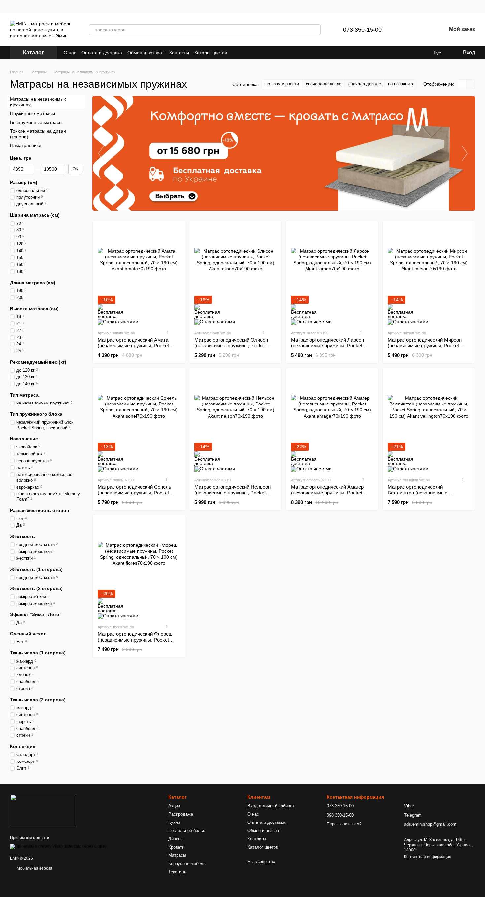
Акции (174, 805)
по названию (400, 83)
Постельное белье (186, 830)
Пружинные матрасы (32, 113)
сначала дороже (364, 83)
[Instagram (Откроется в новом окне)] (236, 52)
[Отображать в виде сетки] (461, 84)
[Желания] (424, 29)
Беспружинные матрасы (36, 122)
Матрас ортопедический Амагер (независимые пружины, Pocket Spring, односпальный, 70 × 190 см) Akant (331, 495)
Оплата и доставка (101, 52)
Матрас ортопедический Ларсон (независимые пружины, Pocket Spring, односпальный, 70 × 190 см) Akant (331, 348)
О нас (70, 52)
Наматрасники (25, 145)
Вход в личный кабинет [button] (270, 805)
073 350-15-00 (362, 30)
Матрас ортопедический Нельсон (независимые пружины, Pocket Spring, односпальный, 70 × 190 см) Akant (234, 495)
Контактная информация (427, 856)
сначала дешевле (323, 83)
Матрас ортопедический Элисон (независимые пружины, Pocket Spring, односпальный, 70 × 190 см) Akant (234, 348)
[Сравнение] (407, 29)
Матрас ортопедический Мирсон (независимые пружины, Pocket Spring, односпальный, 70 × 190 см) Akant (428, 348)
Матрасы (177, 855)
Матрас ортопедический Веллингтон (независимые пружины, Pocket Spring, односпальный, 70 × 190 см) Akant (426, 495)
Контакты (179, 52)
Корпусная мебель (187, 863)
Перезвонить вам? (344, 824)
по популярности (282, 83)
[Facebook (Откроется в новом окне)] (244, 52)
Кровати (176, 847)
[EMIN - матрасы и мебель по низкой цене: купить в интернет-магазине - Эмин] (43, 810)
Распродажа (180, 814)
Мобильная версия (34, 868)
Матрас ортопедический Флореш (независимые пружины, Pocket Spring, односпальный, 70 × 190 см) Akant (138, 642)
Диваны (175, 838)
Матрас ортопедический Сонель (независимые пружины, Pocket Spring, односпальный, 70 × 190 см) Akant (138, 495)
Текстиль (177, 871)
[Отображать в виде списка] (470, 84)
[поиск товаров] (315, 29)
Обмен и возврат (145, 52)
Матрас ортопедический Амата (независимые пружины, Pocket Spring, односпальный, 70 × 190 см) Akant (138, 348)
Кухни (174, 822)
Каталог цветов (210, 52)
